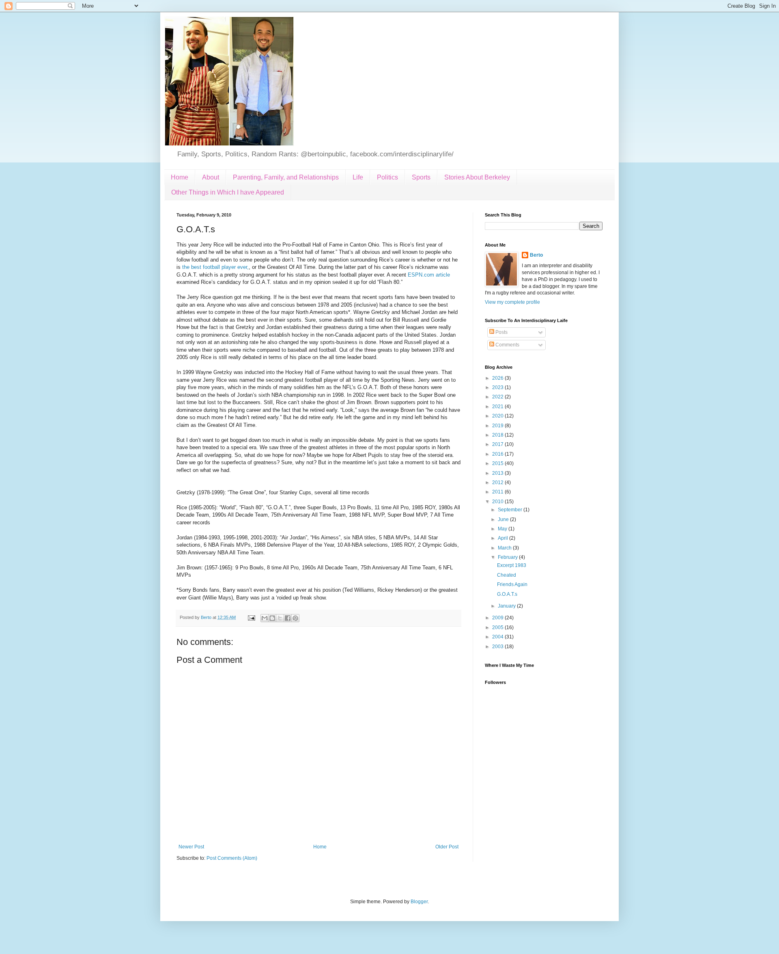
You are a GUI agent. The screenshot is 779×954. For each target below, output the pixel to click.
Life (358, 177)
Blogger (419, 901)
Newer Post (191, 847)
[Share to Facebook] (288, 618)
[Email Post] (251, 617)
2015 (498, 463)
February (508, 557)
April (503, 538)
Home (179, 177)
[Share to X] (280, 618)
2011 (498, 492)
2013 (498, 473)
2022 (498, 397)
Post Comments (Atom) (232, 858)
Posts (501, 332)
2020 (498, 416)
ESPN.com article (428, 275)
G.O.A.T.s (507, 594)
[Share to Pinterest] (295, 618)
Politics (387, 177)
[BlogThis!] (272, 618)
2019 (498, 425)
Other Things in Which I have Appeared (227, 192)
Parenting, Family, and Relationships (286, 177)
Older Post (446, 847)
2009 (498, 618)
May (503, 529)
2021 (498, 406)
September (510, 510)
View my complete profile (512, 302)
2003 (498, 646)
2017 (498, 444)
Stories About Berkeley (477, 177)
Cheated (506, 575)
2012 (498, 482)
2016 (498, 454)
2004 (498, 637)
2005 (498, 627)
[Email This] (264, 618)
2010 (498, 501)
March (505, 548)
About (210, 177)
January (507, 606)
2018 (498, 435)
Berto (536, 255)
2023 (498, 387)
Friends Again (512, 584)
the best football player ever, (215, 267)
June (504, 519)
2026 (498, 378)
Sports (421, 177)
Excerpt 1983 (511, 565)
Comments (506, 345)
